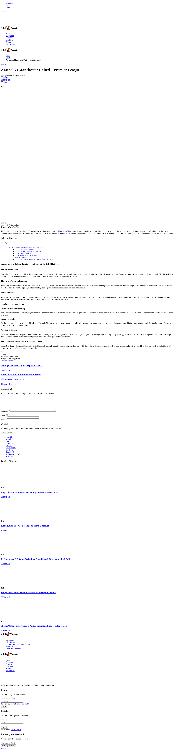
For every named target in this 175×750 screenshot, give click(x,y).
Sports (3, 64)
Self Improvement (13, 454)
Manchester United (65, 231)
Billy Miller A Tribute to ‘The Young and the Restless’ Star (29, 492)
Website (4, 424)
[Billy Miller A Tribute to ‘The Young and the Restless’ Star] (87, 476)
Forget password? (22, 704)
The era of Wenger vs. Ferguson (30, 251)
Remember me (9, 704)
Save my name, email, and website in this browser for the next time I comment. (33, 428)
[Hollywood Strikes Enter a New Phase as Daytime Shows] (87, 576)
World (9, 437)
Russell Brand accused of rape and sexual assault (25, 525)
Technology (11, 448)
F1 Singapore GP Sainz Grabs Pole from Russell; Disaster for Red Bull (35, 559)
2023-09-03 (5, 80)
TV (7, 441)
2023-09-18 (5, 497)
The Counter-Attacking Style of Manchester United (37, 259)
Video (8, 439)
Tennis (9, 446)
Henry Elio (5, 78)
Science (9, 456)
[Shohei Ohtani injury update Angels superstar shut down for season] (87, 609)
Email (4, 420)
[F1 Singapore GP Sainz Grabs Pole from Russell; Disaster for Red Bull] (87, 543)
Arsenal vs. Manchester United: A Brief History (25, 247)
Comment (5, 411)
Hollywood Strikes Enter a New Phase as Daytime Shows (28, 592)
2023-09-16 (5, 597)
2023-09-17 (5, 530)
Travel (9, 443)
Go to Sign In (16, 730)
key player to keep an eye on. (29, 255)
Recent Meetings (25, 253)
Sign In (3, 748)
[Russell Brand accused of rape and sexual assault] (87, 509)
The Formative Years (27, 249)
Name (4, 415)
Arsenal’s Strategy (19, 257)
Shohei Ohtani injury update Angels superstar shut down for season (34, 626)
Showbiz (10, 452)
